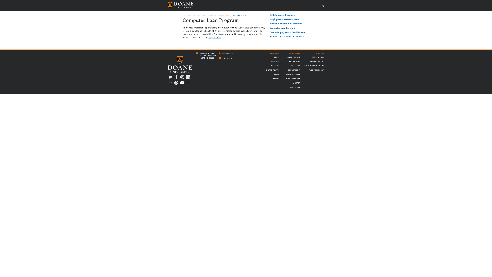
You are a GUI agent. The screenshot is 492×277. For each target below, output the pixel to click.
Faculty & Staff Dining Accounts (286, 23)
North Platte (272, 70)
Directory (295, 66)
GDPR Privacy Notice (314, 66)
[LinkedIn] (188, 78)
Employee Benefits (223, 15)
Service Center (293, 74)
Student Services (292, 79)
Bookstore (295, 87)
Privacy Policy (317, 61)
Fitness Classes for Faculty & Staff (287, 36)
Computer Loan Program (282, 28)
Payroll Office (214, 37)
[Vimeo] (188, 84)
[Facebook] (176, 78)
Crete (276, 57)
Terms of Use (318, 57)
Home (184, 15)
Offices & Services (194, 15)
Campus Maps (294, 61)
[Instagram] (182, 78)
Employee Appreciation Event (285, 19)
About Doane (294, 57)
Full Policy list (316, 70)
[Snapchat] (170, 84)
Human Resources (209, 15)
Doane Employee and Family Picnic (287, 32)
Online (276, 79)
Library (296, 83)
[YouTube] (182, 84)
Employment (294, 70)
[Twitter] (170, 78)
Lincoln (275, 61)
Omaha (276, 74)
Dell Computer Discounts (282, 15)
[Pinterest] (176, 84)
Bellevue (275, 66)
